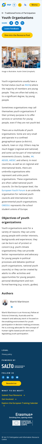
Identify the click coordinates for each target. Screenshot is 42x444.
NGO (27, 85)
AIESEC (12, 160)
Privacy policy (7, 354)
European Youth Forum (13, 190)
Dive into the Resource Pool (17, 35)
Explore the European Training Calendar (20, 403)
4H (32, 156)
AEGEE (5, 160)
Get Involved (7, 399)
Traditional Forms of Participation (20, 13)
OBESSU (6, 205)
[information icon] (12, 307)
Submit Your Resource (12, 395)
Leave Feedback (11, 28)
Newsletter (11, 383)
